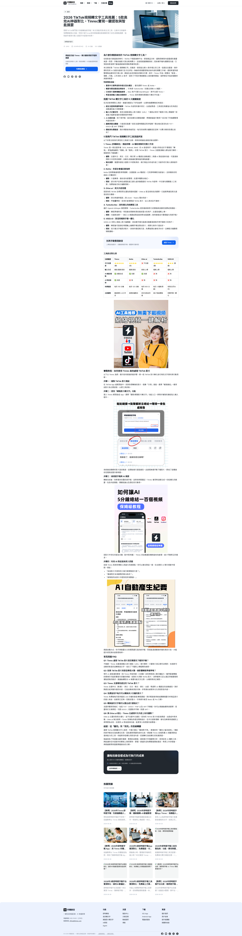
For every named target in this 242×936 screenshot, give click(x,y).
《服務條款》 (102, 933)
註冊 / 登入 (161, 3)
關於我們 (165, 914)
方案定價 (104, 3)
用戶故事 (165, 917)
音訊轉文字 (106, 917)
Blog (110, 3)
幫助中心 (126, 914)
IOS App (145, 914)
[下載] (98, 3)
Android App (146, 917)
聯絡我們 (126, 920)
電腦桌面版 (146, 920)
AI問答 (105, 923)
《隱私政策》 (110, 933)
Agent (105, 926)
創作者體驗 (165, 920)
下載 (95, 3)
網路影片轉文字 (108, 920)
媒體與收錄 (165, 923)
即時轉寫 (106, 914)
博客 (124, 923)
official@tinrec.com (75, 921)
